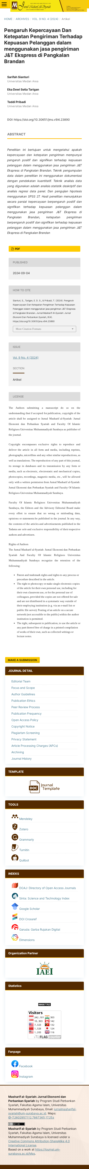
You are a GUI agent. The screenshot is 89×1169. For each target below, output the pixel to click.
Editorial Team (20, 681)
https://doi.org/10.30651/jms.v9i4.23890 (42, 119)
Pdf (17, 248)
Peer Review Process (25, 707)
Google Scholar (29, 908)
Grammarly (26, 839)
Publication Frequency (26, 713)
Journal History (21, 758)
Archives (22, 19)
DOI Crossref (28, 919)
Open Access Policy (24, 720)
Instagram (25, 1076)
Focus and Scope (23, 687)
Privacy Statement (23, 739)
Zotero (23, 829)
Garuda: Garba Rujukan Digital (39, 929)
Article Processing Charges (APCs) (34, 745)
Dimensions (27, 940)
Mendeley (25, 819)
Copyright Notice (23, 726)
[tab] (44, 772)
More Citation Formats (28, 328)
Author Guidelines (23, 694)
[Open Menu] (4, 4)
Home (8, 19)
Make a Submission (22, 660)
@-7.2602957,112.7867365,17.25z (31, 1117)
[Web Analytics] (44, 1005)
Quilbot (23, 860)
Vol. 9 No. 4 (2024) (45, 19)
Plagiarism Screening (25, 733)
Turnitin (24, 850)
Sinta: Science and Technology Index (44, 898)
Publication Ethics (23, 700)
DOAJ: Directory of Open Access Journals (47, 888)
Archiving (17, 752)
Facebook (25, 1066)
